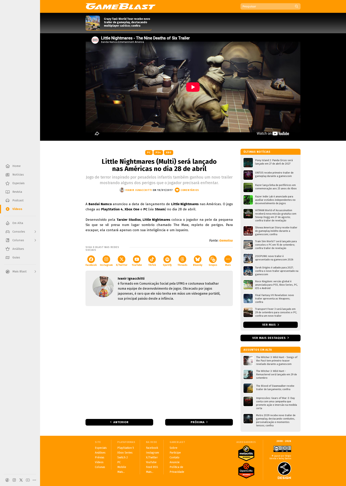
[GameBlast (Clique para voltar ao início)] (120, 6)
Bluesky (197, 265)
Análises (100, 452)
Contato (174, 457)
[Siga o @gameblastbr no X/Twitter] (21, 480)
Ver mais (269, 324)
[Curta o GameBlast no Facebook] (7, 480)
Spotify (167, 265)
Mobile (121, 467)
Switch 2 (122, 457)
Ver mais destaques (269, 338)
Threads (182, 265)
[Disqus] (159, 362)
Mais (228, 265)
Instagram (106, 265)
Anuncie (175, 462)
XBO (168, 152)
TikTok (152, 265)
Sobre (173, 448)
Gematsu (226, 240)
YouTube (137, 265)
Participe (175, 452)
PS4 (158, 152)
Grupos (213, 265)
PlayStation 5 (125, 448)
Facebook (91, 265)
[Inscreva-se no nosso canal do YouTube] (27, 480)
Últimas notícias (257, 152)
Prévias (99, 457)
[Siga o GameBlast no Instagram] (14, 480)
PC (149, 152)
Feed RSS (152, 467)
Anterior (121, 422)
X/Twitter (121, 265)
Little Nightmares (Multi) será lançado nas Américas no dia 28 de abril (159, 165)
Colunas (100, 467)
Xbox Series (125, 452)
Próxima (198, 422)
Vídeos (99, 462)
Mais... (121, 472)
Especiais (101, 448)
